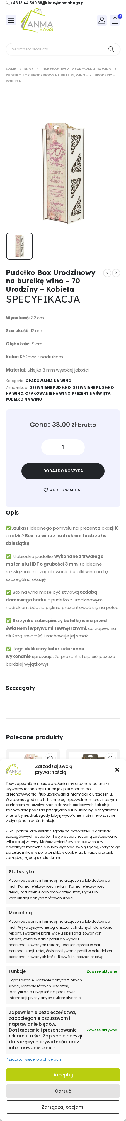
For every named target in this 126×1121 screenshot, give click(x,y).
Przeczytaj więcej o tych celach (33, 1059)
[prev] (107, 273)
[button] (117, 769)
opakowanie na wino (48, 393)
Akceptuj (63, 1075)
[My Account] (102, 20)
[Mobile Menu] (11, 20)
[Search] (111, 49)
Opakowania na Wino (48, 380)
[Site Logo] (37, 20)
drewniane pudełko (50, 387)
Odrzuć (63, 1091)
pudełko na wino (24, 399)
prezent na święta (91, 393)
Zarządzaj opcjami (63, 1107)
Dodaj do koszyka (63, 471)
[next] (116, 273)
